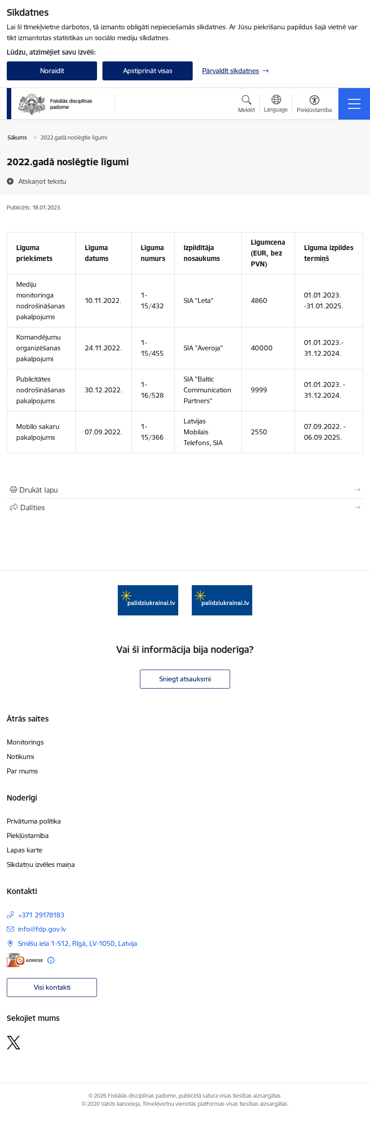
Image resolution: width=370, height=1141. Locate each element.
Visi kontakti (52, 987)
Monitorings (25, 742)
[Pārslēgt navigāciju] (354, 104)
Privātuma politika (34, 821)
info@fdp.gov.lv (42, 929)
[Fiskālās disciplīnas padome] (55, 104)
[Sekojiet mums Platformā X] (13, 1042)
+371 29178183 (41, 915)
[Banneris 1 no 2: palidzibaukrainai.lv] (148, 599)
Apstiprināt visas (147, 70)
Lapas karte (24, 850)
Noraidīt (52, 70)
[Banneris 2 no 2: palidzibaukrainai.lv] (222, 599)
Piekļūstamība (28, 835)
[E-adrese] (25, 960)
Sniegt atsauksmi (185, 679)
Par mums (22, 771)
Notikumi (20, 756)
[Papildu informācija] (50, 960)
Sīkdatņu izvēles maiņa (41, 864)
